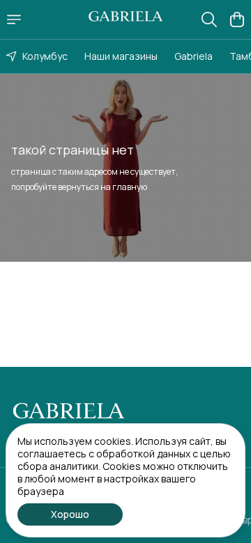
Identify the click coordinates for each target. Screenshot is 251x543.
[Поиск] (209, 19)
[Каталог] (14, 19)
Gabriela (193, 56)
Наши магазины (121, 56)
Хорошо (70, 514)
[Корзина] (237, 19)
